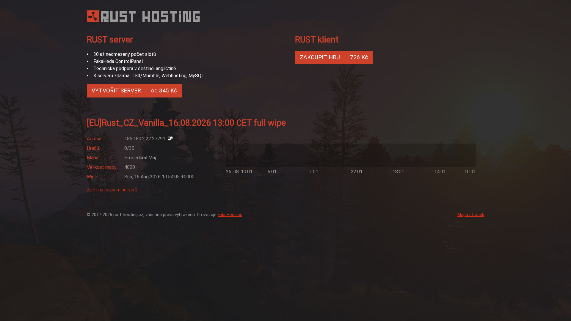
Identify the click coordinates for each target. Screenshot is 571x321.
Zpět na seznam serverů (112, 190)
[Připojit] (171, 138)
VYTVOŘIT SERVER (134, 90)
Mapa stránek (470, 214)
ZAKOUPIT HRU (334, 57)
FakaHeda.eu (230, 214)
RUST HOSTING (151, 16)
